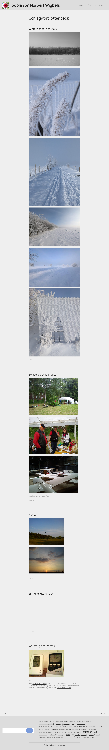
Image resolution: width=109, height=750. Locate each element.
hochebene (83, 729)
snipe (92, 735)
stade (98, 735)
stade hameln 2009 (45, 737)
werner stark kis (87, 737)
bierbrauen (80, 721)
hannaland (63, 729)
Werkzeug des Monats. (42, 645)
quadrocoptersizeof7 (44, 735)
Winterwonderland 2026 (43, 28)
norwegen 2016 (70, 732)
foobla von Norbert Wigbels (35, 5)
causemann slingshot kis (47, 724)
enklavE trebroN (48, 726)
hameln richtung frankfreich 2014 (49, 729)
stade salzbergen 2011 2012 (58, 737)
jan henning (91, 729)
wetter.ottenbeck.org (40, 684)
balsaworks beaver (70, 721)
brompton (87, 721)
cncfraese (59, 724)
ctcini (74, 724)
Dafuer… (33, 515)
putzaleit (91, 731)
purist (79, 732)
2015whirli (48, 721)
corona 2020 (67, 724)
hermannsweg (72, 729)
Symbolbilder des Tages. (43, 374)
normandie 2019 (59, 732)
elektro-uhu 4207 (82, 724)
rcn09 (70, 735)
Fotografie (92, 726)
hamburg (100, 726)
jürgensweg (44, 732)
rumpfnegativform (82, 735)
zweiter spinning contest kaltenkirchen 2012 (48, 739)
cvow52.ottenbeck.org (64, 688)
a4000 (55, 721)
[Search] (29, 730)
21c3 (41, 721)
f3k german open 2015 (73, 726)
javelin (97, 729)
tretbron (70, 737)
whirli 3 (95, 737)
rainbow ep (61, 735)
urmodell (79, 737)
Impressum (61, 745)
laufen (51, 732)
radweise (54, 735)
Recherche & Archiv (50, 745)
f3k (62, 726)
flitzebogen (83, 726)
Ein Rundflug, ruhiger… (42, 593)
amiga (60, 721)
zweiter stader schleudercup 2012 (65, 739)
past (102, 713)
